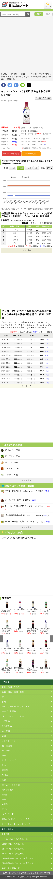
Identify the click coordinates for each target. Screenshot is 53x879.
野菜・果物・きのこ (11, 687)
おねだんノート (25, 877)
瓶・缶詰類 (7, 746)
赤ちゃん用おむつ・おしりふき (16, 819)
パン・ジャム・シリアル (13, 716)
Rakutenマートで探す (11, 153)
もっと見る (26, 250)
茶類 (4, 780)
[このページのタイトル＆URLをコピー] (29, 85)
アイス (5, 809)
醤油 (23, 74)
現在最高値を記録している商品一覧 (17, 863)
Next (51, 638)
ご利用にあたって (28, 873)
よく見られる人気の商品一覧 (15, 839)
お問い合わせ (44, 873)
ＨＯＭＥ (6, 834)
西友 (8, 148)
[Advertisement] (26, 45)
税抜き (39, 14)
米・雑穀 (6, 751)
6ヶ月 (29, 168)
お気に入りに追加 (44, 98)
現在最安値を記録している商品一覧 (17, 858)
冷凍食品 (6, 721)
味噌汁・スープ (9, 760)
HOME (4, 74)
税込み (48, 14)
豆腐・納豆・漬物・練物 (13, 692)
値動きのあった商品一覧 (13, 844)
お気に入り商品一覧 (11, 868)
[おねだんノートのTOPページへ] (15, 7)
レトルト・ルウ (9, 741)
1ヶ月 (12, 168)
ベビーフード (8, 814)
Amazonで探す (31, 153)
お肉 (4, 702)
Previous (1, 638)
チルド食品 (7, 726)
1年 (36, 168)
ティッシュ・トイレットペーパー (17, 824)
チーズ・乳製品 (9, 711)
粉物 (4, 755)
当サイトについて (11, 873)
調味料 (14, 74)
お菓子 (5, 804)
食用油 (5, 775)
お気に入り (48, 6)
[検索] (27, 14)
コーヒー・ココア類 (11, 785)
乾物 (4, 765)
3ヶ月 (21, 168)
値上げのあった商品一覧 (13, 854)
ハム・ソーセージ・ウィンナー (16, 706)
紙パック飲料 (8, 790)
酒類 (4, 799)
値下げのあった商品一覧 (13, 849)
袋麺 (4, 736)
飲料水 (5, 795)
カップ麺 (6, 731)
